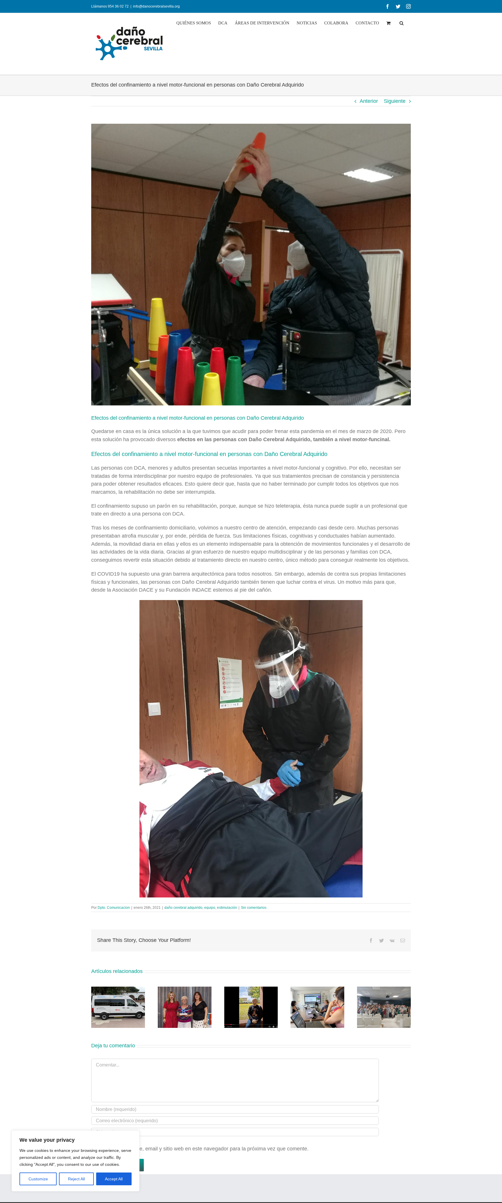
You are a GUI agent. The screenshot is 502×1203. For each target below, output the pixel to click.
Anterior (369, 101)
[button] (401, 23)
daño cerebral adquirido (183, 908)
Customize (38, 1179)
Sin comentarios (253, 908)
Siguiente (395, 101)
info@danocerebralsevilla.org (156, 6)
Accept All (114, 1179)
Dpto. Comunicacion (114, 908)
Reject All (76, 1179)
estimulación (227, 908)
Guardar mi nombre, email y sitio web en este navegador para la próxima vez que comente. (203, 1149)
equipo (209, 908)
